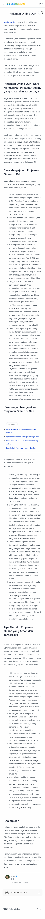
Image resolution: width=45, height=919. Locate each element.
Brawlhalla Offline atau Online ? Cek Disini (21, 448)
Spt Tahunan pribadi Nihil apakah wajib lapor (22, 437)
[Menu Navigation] (3, 3)
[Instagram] (25, 879)
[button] (40, 4)
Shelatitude (9, 22)
